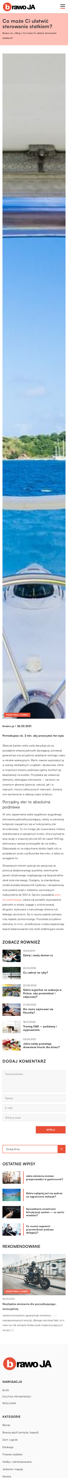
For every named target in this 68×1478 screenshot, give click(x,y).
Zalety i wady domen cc (38, 955)
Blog (5, 1390)
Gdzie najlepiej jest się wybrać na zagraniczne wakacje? (44, 1195)
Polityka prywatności (16, 1396)
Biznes (6, 1425)
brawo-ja (8, 726)
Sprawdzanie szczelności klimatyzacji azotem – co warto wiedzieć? (45, 1212)
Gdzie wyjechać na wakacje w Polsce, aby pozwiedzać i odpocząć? (42, 993)
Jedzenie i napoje (12, 1469)
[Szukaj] (62, 1149)
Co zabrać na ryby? (35, 972)
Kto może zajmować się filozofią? (38, 1010)
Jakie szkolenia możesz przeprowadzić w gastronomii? (44, 1177)
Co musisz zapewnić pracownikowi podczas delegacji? (40, 1229)
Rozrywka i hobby (17, 715)
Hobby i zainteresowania (17, 1461)
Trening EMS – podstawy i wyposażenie (40, 1028)
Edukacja (7, 1447)
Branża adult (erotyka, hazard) (20, 1432)
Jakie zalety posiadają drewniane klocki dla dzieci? (41, 1045)
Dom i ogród (9, 1439)
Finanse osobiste (12, 1454)
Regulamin (9, 1403)
